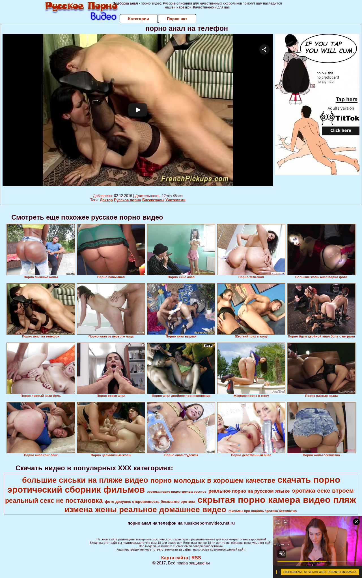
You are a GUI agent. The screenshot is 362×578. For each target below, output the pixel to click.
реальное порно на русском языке (249, 491)
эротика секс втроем (323, 490)
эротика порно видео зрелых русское (176, 491)
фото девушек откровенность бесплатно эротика (150, 501)
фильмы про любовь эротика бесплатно (263, 511)
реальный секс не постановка (54, 500)
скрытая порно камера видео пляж (276, 500)
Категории (138, 18)
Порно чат (177, 18)
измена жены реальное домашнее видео (145, 509)
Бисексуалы (153, 200)
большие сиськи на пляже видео (85, 480)
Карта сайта (174, 557)
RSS (196, 557)
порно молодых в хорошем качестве (212, 480)
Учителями (175, 200)
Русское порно (127, 200)
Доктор (106, 200)
